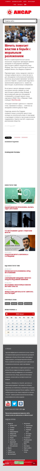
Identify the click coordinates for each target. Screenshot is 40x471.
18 (12, 329)
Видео (10, 448)
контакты (20, 4)
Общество (13, 434)
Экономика (13, 436)
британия (14, 303)
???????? (17, 137)
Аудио (10, 450)
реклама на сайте (17, 1)
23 (33, 329)
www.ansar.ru (20, 415)
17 (8, 329)
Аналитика (29, 425)
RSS (15, 4)
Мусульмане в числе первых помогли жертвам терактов (18, 285)
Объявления (14, 446)
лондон (21, 303)
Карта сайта (27, 448)
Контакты (27, 446)
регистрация (31, 1)
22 (29, 329)
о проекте (8, 1)
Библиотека (11, 452)
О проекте (27, 438)
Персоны (29, 427)
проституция (28, 303)
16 (33, 326)
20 (21, 329)
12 (16, 326)
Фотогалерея (12, 454)
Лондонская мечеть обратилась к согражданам (16, 255)
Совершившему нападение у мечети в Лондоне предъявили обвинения (18, 278)
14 (25, 326)
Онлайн (28, 436)
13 (21, 326)
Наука (12, 438)
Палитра (12, 440)
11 (12, 326)
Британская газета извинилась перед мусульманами (18, 272)
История (28, 434)
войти (24, 1)
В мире (12, 429)
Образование (14, 431)
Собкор (12, 427)
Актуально (27, 423)
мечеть (7, 303)
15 (29, 326)
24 (8, 332)
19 (16, 329)
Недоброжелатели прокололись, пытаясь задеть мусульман (19, 208)
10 (8, 326)
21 (25, 329)
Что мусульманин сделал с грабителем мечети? (18, 231)
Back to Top (34, 463)
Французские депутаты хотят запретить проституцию (19, 292)
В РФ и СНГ (13, 425)
